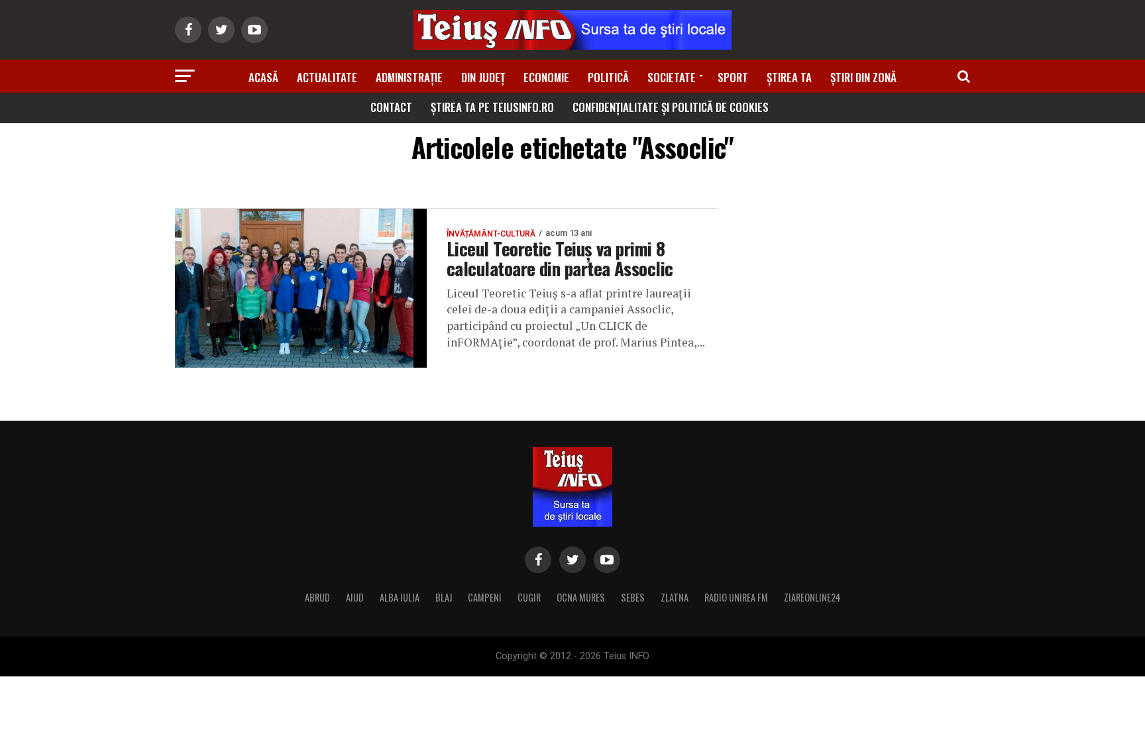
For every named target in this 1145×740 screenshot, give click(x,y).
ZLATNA (674, 597)
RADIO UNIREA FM (736, 597)
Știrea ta (789, 77)
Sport (733, 77)
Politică (608, 77)
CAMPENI (485, 597)
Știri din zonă (863, 77)
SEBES (633, 597)
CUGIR (529, 597)
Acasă (263, 77)
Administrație (409, 77)
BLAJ (443, 597)
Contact (391, 107)
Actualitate (327, 77)
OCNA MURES (581, 597)
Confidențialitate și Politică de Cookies (670, 107)
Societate (671, 77)
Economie (546, 77)
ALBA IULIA (399, 597)
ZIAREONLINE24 (812, 597)
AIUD (355, 597)
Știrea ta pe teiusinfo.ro (492, 107)
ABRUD (317, 597)
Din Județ (483, 77)
